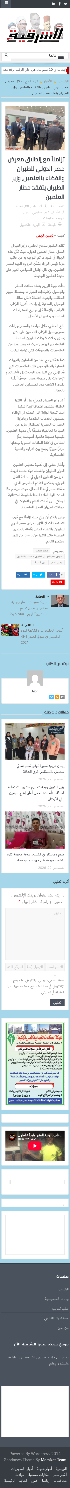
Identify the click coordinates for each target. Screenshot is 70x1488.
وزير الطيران (39, 562)
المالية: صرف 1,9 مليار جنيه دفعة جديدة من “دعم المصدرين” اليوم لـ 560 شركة (29, 608)
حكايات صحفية (38, 1475)
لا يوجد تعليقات (54, 218)
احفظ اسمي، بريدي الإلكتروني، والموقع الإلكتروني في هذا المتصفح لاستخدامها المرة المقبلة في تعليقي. (36, 986)
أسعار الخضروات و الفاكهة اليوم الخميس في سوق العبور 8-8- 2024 (42, 636)
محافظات (60, 1481)
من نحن (63, 1328)
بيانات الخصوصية (57, 1299)
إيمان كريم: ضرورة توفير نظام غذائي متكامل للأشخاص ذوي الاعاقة (41, 769)
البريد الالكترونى (29, 225)
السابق (40, 596)
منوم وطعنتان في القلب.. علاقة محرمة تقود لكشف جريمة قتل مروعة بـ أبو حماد (36, 857)
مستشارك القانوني (56, 1318)
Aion (53, 206)
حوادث (19, 1475)
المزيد (23, 1481)
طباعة (52, 225)
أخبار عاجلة (44, 1469)
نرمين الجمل (56, 562)
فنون (34, 1481)
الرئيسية (63, 1289)
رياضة (45, 1481)
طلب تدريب (60, 1309)
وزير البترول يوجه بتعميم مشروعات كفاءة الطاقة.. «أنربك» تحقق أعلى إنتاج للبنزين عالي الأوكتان (36, 793)
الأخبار (56, 212)
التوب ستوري (41, 212)
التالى (29, 625)
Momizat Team (53, 1459)
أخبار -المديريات (22, 1469)
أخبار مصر (60, 1475)
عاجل (27, 212)
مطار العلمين (41, 550)
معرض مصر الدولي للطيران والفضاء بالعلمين (39, 556)
